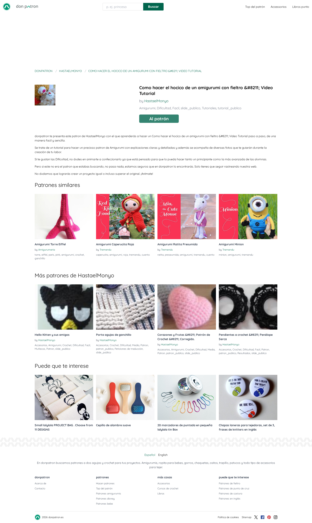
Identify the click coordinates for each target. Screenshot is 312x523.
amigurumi (67, 254)
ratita (160, 254)
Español (149, 455)
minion (223, 254)
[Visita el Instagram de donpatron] (275, 517)
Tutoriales (209, 108)
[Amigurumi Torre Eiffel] (64, 216)
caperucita (102, 254)
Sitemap (246, 517)
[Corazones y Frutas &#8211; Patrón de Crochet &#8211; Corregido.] (186, 307)
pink (57, 254)
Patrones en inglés (229, 498)
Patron (50, 348)
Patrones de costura (230, 493)
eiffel (44, 254)
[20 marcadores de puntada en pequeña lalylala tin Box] (186, 397)
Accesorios (41, 345)
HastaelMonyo (156, 101)
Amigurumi (147, 108)
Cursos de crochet (167, 488)
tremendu (134, 254)
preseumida (172, 254)
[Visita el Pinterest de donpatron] (269, 517)
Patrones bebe (104, 503)
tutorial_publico (229, 108)
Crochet (67, 345)
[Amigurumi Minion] (248, 216)
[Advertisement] (156, 40)
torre (37, 254)
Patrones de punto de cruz (234, 488)
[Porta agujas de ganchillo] (125, 307)
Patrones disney (105, 498)
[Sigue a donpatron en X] (256, 517)
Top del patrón (255, 7)
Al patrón (159, 118)
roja (125, 254)
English (163, 455)
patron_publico (104, 348)
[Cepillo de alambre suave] (125, 397)
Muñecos (40, 348)
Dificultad (164, 108)
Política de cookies (228, 517)
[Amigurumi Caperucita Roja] (125, 216)
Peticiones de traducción (129, 348)
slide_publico (190, 108)
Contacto (40, 488)
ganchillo (40, 258)
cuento (146, 254)
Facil (175, 108)
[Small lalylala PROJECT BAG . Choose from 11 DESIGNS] (64, 397)
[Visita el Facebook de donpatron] (262, 517)
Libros (160, 493)
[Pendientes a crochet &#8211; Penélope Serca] (248, 307)
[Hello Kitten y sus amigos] (64, 307)
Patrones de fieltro (229, 483)
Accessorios (279, 7)
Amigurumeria (46, 249)
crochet (79, 254)
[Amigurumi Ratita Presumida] (186, 216)
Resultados (243, 353)
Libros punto (300, 7)
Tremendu (105, 249)
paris (51, 254)
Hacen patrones (105, 483)
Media (135, 345)
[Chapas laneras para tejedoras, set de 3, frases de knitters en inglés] (248, 397)
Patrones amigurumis (108, 493)
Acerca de (40, 483)
